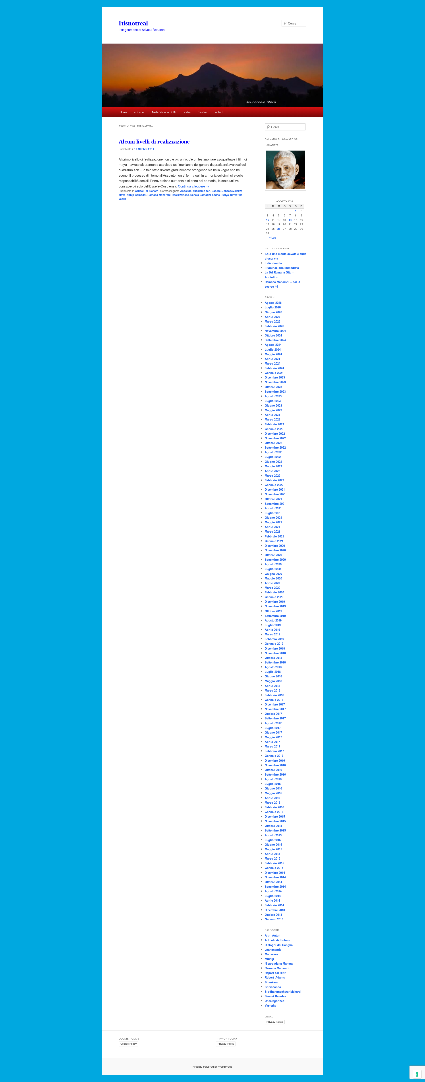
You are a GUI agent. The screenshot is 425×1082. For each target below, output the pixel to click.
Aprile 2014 (272, 900)
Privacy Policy (275, 1021)
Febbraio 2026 (274, 326)
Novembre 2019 (275, 606)
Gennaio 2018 (274, 700)
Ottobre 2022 (273, 443)
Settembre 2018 (275, 662)
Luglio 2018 (273, 671)
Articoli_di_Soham (146, 191)
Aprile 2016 (272, 798)
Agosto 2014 (273, 891)
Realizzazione (180, 195)
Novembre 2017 (275, 709)
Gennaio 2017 (274, 755)
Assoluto (185, 191)
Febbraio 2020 (274, 592)
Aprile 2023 (272, 415)
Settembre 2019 (275, 616)
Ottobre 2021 (273, 499)
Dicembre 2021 (275, 489)
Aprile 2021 (272, 527)
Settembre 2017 (275, 718)
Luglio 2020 (273, 569)
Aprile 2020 (272, 583)
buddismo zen (201, 191)
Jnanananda (273, 949)
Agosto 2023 (273, 396)
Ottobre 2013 (273, 914)
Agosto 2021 (273, 508)
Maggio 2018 (273, 681)
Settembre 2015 (275, 830)
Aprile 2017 (272, 742)
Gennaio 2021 (274, 541)
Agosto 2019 (273, 620)
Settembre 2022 (275, 447)
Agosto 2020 (273, 564)
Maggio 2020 (273, 578)
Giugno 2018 (273, 676)
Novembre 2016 (275, 765)
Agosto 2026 (273, 302)
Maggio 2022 (273, 466)
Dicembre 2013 (275, 910)
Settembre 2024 (275, 340)
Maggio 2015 (273, 849)
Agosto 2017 (273, 723)
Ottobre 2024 (273, 335)
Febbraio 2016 (274, 807)
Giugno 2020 (273, 574)
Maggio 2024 (273, 354)
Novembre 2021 (275, 494)
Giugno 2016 (273, 788)
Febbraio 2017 (274, 751)
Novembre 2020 (275, 550)
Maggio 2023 (273, 410)
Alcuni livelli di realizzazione (154, 141)
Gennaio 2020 (274, 597)
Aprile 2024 (272, 359)
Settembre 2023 (275, 391)
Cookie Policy (128, 1043)
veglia (122, 199)
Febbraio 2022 (274, 480)
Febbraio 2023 (274, 424)
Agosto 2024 (273, 344)
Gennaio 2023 (274, 429)
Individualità (273, 263)
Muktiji (269, 959)
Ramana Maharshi (158, 195)
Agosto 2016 (273, 779)
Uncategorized (274, 1001)
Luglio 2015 (273, 840)
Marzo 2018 (272, 690)
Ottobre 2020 (273, 555)
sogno (216, 195)
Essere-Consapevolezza (227, 191)
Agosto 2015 (273, 835)
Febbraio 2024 (274, 368)
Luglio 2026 (273, 307)
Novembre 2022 (275, 438)
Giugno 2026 (273, 312)
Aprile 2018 (272, 686)
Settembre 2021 (275, 503)
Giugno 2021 (273, 517)
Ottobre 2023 (273, 387)
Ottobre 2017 (273, 713)
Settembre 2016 (275, 774)
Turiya (225, 195)
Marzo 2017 (272, 746)
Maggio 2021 (273, 522)
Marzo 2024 (272, 363)
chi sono (139, 112)
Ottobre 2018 (273, 658)
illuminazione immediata (282, 268)
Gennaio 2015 (274, 868)
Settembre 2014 (275, 886)
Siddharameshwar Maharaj (283, 991)
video (187, 112)
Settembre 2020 (275, 559)
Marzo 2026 (272, 321)
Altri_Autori (272, 935)
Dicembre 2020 (275, 545)
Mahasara (271, 954)
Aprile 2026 (272, 317)
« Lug (272, 237)
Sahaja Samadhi (200, 195)
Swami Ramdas (275, 996)
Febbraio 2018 (274, 695)
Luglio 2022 (273, 457)
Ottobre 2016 (273, 770)
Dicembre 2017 (275, 704)
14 (290, 220)
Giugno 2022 (273, 461)
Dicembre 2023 (275, 377)
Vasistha (270, 1005)
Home (123, 112)
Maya (122, 195)
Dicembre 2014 (275, 872)
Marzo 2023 (272, 419)
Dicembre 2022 (275, 433)
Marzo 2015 (272, 858)
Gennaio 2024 (274, 373)
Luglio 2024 (273, 349)
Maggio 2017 (273, 737)
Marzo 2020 (272, 587)
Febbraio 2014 (274, 905)
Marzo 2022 (272, 475)
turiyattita (236, 195)
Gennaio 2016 (274, 812)
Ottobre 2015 (273, 826)
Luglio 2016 (273, 784)
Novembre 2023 (275, 382)
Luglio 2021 (273, 513)
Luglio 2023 (273, 401)
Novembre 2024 (275, 331)
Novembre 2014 (275, 877)
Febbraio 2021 (274, 536)
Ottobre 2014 (273, 882)
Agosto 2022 (273, 452)
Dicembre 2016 (275, 760)
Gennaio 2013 (274, 919)
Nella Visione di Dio (164, 112)
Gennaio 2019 (274, 643)
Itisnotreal (133, 23)
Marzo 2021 (272, 531)
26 (278, 229)
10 (267, 220)
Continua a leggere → (193, 186)
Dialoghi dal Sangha (279, 945)
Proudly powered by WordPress (212, 1067)
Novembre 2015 (275, 821)
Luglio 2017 (273, 728)
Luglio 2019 (273, 625)
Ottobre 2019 (273, 611)
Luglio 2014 (273, 896)
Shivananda (273, 987)
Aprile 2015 (272, 854)
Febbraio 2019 (274, 639)
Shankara (271, 982)
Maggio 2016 (273, 793)
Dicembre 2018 (275, 648)
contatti (218, 112)
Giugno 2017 (273, 732)
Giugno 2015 (273, 844)
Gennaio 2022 (274, 485)
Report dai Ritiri (275, 973)
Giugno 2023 (273, 405)
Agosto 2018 (273, 667)
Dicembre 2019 (275, 601)
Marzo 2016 (272, 802)
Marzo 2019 (272, 634)
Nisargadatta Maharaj (279, 963)
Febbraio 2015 (274, 863)
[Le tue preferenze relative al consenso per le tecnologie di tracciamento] (417, 1074)
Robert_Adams (275, 977)
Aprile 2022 (272, 471)
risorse (202, 112)
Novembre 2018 (275, 653)
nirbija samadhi (136, 195)
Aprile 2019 (272, 629)
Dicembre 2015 (275, 816)
